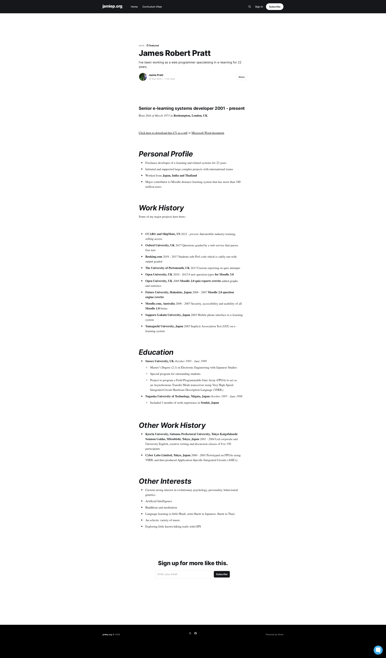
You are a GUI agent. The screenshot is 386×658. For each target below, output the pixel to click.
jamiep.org (112, 6)
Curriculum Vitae (152, 6)
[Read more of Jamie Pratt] (143, 77)
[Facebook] (195, 633)
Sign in (259, 6)
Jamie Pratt (156, 75)
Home (134, 6)
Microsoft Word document (207, 133)
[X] (190, 633)
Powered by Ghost (274, 634)
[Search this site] (249, 6)
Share (242, 77)
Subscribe (274, 6)
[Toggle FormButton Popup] (378, 650)
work (141, 45)
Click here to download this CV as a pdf (163, 133)
